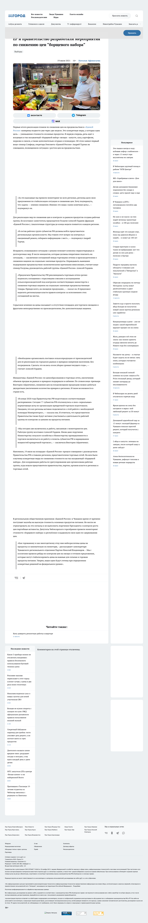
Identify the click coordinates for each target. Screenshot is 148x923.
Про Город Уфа (69, 830)
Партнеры (8, 852)
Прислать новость (120, 15)
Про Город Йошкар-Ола (52, 827)
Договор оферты (68, 846)
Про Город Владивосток (32, 835)
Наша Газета (69, 827)
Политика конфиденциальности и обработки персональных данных (27, 889)
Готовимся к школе (36, 24)
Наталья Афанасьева (89, 60)
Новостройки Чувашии (112, 24)
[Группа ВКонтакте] (34, 115)
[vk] (17, 577)
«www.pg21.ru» (21, 857)
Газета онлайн (76, 14)
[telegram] (24, 577)
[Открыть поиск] (136, 15)
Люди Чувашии (56, 14)
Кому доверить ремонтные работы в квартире (33, 634)
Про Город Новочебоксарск (14, 827)
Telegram (8, 843)
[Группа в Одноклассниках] (112, 833)
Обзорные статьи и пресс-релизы (16, 849)
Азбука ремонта (15, 24)
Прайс (36, 849)
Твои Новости (29, 827)
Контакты (66, 843)
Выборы (18, 51)
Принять (132, 33)
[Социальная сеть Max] (56, 121)
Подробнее (76, 886)
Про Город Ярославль (12, 830)
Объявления (38, 846)
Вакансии (92, 24)
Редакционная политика (13, 846)
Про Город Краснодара (52, 835)
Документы (56, 24)
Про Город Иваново (90, 827)
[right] (140, 24)
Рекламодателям (39, 17)
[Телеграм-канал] (78, 115)
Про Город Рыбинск (51, 830)
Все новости (37, 14)
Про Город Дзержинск (12, 835)
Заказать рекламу (136, 24)
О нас (36, 843)
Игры (56, 17)
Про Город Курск (30, 830)
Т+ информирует (74, 24)
